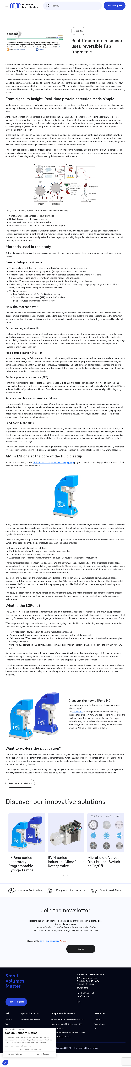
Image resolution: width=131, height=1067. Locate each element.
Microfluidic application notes (31, 1020)
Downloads (98, 1020)
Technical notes (100, 1024)
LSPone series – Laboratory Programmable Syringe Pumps (21, 863)
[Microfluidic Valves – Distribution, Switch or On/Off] (105, 832)
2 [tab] (67, 875)
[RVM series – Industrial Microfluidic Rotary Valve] (66, 832)
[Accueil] (24, 5)
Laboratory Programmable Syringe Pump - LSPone (68, 1032)
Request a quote (114, 5)
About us (9, 1020)
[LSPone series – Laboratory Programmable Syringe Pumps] (26, 832)
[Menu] (7, 6)
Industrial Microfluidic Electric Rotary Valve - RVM (67, 1020)
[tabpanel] (26, 843)
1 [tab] (63, 875)
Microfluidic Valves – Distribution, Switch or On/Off (104, 861)
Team (7, 1024)
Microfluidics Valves (57, 1028)
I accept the (47, 941)
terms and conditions (49, 941)
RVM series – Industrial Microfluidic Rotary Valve (66, 861)
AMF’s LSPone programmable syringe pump (53, 462)
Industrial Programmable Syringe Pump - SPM (66, 1024)
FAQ (96, 1028)
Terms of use (92, 1048)
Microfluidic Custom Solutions (61, 1037)
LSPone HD (78, 711)
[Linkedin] (79, 1001)
